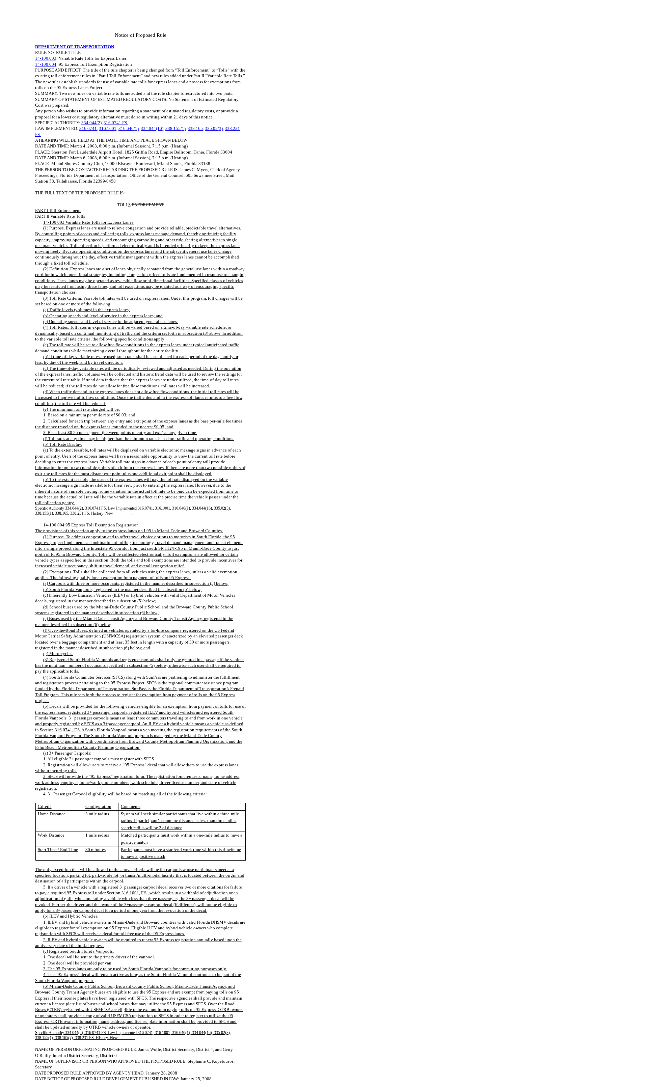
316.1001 (107, 128)
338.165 (195, 128)
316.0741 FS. (116, 122)
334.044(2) (91, 122)
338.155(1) (175, 128)
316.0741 (88, 128)
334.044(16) (152, 128)
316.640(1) (128, 128)
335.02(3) (214, 128)
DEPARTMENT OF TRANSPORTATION (74, 46)
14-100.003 (45, 58)
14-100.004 (45, 64)
